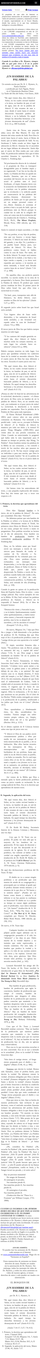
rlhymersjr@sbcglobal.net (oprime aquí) (17, 1227)
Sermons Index (7, 10)
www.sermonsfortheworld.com (13, 36)
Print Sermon (33, 10)
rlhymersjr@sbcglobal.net (21, 68)
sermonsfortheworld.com (13, 3)
